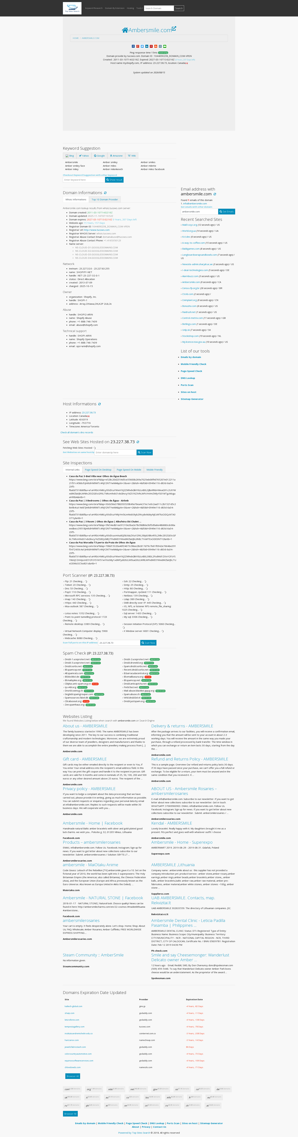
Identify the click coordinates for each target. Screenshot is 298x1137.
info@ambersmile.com (195, 203)
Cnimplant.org (189, 300)
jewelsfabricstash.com (75, 1047)
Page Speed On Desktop (98, 469)
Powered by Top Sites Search (134, 1132)
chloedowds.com (73, 1067)
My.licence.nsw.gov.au (193, 341)
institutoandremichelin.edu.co (79, 1033)
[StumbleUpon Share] (156, 46)
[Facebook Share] (133, 46)
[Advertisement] (149, 97)
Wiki (133, 155)
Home (76, 38)
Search (179, 8)
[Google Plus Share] (138, 46)
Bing (71, 155)
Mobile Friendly (155, 469)
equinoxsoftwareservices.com (79, 1060)
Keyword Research (94, 8)
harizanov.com (72, 1040)
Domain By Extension (114, 8)
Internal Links (72, 469)
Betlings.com (189, 323)
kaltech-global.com (73, 1006)
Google (100, 155)
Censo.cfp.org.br (191, 288)
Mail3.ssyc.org (189, 224)
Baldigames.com (191, 248)
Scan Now (145, 452)
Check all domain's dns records (77, 432)
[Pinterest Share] (151, 46)
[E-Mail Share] (165, 46)
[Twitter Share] (142, 46)
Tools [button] (138, 8)
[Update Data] (104, 192)
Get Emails (228, 211)
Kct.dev (186, 236)
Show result (115, 179)
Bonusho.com (189, 305)
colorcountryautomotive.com (78, 1053)
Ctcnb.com (187, 294)
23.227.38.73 (89, 412)
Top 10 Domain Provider (105, 199)
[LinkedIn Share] (147, 46)
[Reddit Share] (160, 46)
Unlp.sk (186, 329)
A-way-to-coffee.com (193, 242)
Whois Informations (75, 199)
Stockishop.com (190, 335)
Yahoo (85, 155)
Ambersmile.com (90, 38)
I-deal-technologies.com (195, 270)
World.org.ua (189, 230)
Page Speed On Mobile (129, 469)
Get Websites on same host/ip (78, 452)
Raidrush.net (189, 312)
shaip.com (69, 1013)
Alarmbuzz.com (190, 276)
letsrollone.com (72, 1019)
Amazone (117, 155)
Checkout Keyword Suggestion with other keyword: (90, 175)
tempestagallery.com (74, 1026)
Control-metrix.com (192, 317)
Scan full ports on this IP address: (80, 642)
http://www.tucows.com (97, 229)
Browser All (73, 1076)
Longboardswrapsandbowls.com (199, 254)
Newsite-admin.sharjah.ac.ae (197, 264)
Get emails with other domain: (197, 206)
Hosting (130, 8)
